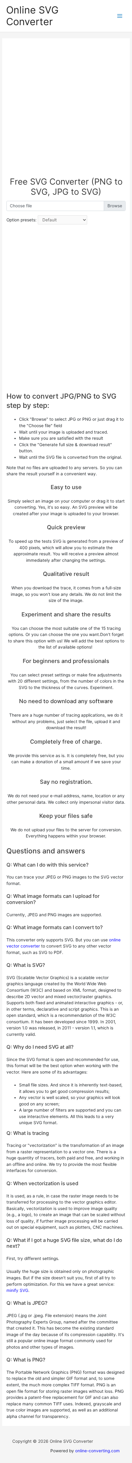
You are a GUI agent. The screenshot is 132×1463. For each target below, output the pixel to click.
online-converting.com (97, 1450)
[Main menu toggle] (120, 16)
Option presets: (21, 219)
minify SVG (17, 1290)
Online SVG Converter (32, 16)
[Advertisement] (66, 111)
